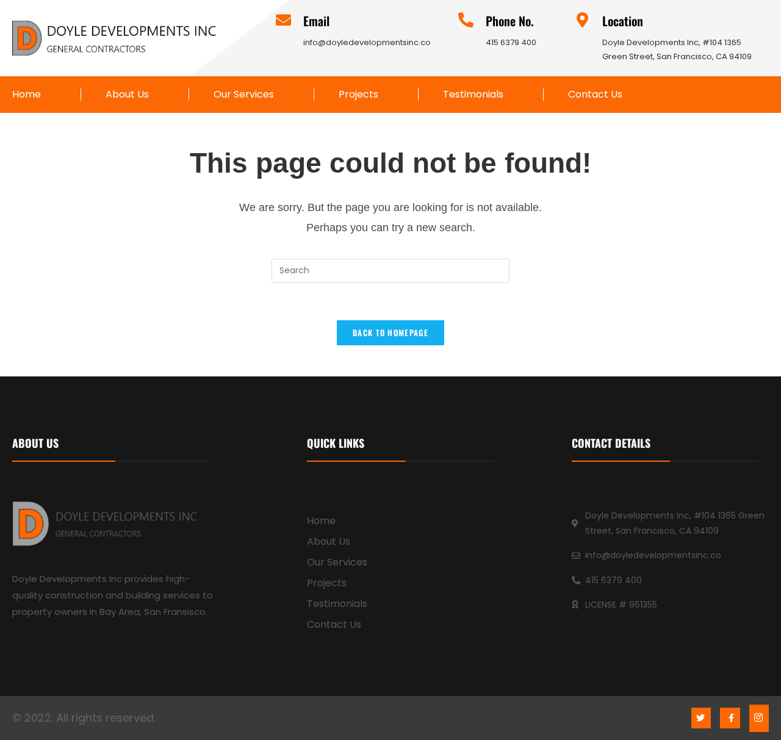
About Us (127, 94)
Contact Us (595, 94)
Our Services (244, 94)
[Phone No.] (465, 19)
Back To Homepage (390, 332)
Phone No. (510, 21)
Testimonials (473, 94)
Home (26, 94)
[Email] (283, 19)
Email (316, 21)
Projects (358, 94)
